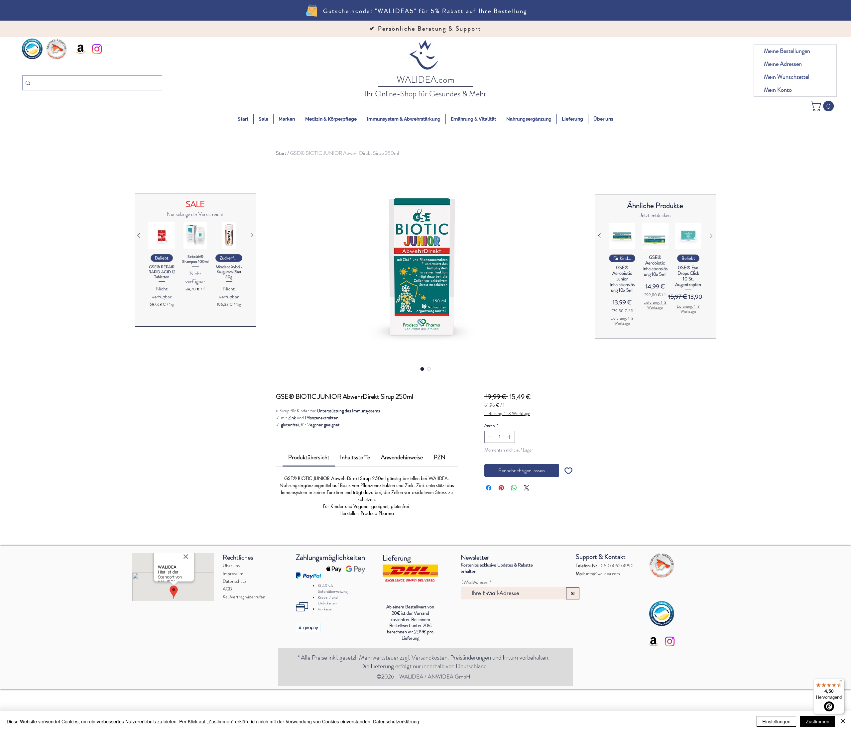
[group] (195, 270)
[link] (308, 457)
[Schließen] (843, 721)
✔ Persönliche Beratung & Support (425, 28)
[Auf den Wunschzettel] (568, 470)
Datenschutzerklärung (396, 721)
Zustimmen (817, 721)
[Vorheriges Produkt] (139, 235)
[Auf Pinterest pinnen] (501, 488)
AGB (227, 633)
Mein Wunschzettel (786, 76)
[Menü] (840, 682)
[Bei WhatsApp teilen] (514, 488)
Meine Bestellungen (787, 51)
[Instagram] (96, 49)
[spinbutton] (499, 437)
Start (281, 153)
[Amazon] (80, 49)
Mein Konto (778, 89)
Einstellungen (776, 721)
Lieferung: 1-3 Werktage (507, 413)
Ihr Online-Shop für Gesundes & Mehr (425, 93)
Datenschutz (234, 625)
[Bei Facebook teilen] (489, 488)
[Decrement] (489, 437)
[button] (823, 106)
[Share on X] (527, 488)
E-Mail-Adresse (474, 626)
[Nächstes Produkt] (252, 235)
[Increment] (510, 437)
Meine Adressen (783, 63)
